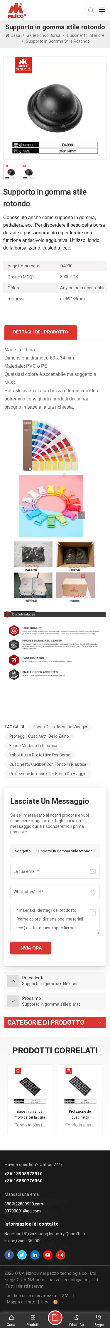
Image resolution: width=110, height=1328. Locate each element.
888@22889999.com (23, 1204)
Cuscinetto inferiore (85, 35)
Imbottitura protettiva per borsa (39, 755)
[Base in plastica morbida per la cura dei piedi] (30, 1087)
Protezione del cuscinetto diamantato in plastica (80, 1114)
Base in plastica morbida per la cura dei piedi (29, 1114)
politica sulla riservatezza (31, 1295)
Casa (16, 35)
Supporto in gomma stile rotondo (64, 851)
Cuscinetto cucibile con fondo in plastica (47, 764)
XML (66, 1295)
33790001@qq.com (22, 1211)
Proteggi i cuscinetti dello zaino (39, 736)
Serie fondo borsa (43, 35)
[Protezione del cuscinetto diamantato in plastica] (80, 1087)
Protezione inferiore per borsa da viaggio (48, 773)
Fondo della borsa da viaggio (60, 727)
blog (45, 1302)
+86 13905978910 (23, 1174)
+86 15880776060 (23, 1181)
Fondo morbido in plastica (33, 745)
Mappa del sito (21, 1302)
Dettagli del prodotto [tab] (40, 332)
